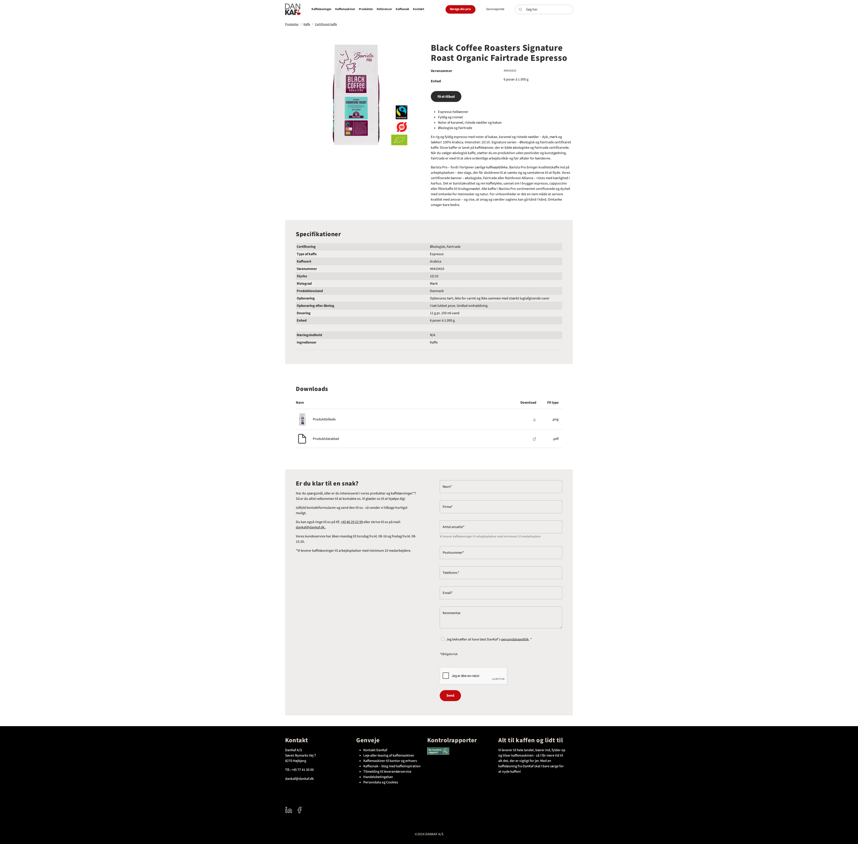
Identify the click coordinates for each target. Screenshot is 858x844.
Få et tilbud (446, 96)
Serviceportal (495, 9)
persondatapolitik (515, 639)
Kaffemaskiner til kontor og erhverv (390, 760)
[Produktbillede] (534, 419)
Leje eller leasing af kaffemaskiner (388, 755)
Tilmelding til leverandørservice (387, 771)
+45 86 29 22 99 (352, 522)
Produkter (292, 24)
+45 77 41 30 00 (302, 769)
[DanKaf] (293, 9)
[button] (321, 9)
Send (450, 695)
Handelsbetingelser (378, 776)
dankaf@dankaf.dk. (311, 527)
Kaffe (306, 24)
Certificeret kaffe (326, 24)
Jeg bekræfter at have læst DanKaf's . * (489, 639)
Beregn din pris (460, 9)
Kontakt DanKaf (375, 750)
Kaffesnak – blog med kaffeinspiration (392, 766)
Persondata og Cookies (380, 782)
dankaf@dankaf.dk (299, 778)
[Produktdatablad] (534, 438)
